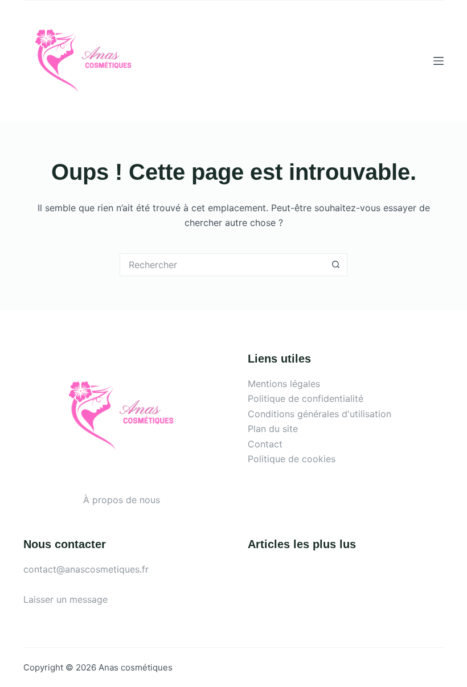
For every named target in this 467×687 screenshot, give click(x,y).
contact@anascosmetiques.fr (86, 569)
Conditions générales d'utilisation (319, 413)
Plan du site (273, 428)
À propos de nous (121, 499)
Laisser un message (65, 599)
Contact (265, 444)
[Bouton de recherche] (336, 264)
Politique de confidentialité (305, 398)
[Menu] (438, 61)
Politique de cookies (291, 458)
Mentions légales (284, 383)
